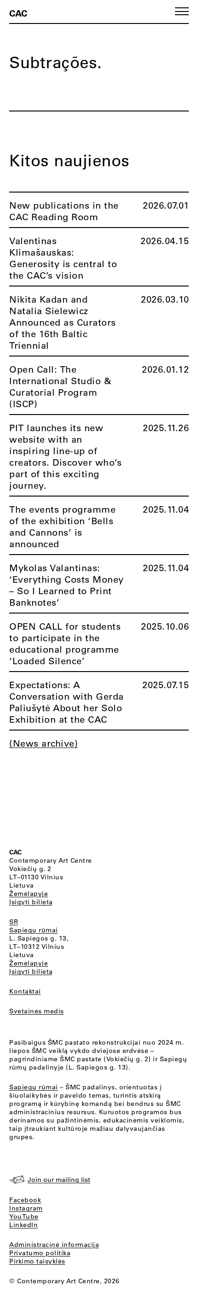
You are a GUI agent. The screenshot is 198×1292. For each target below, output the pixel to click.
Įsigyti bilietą (31, 902)
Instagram (26, 1208)
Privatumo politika (39, 1253)
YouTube (24, 1216)
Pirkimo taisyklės (37, 1261)
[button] (182, 11)
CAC (18, 13)
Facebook (25, 1200)
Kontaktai (25, 991)
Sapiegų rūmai (33, 930)
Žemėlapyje (28, 893)
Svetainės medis (36, 1011)
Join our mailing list (59, 1179)
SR (13, 922)
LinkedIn (23, 1225)
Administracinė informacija (54, 1244)
